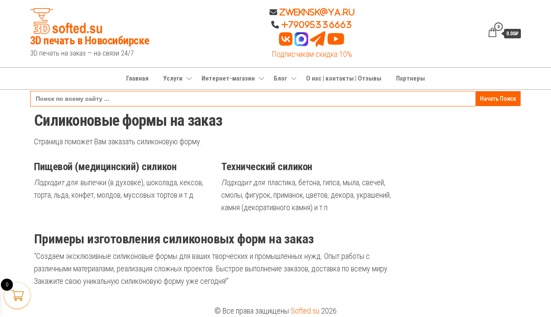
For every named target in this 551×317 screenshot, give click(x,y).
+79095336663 (317, 24)
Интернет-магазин (228, 78)
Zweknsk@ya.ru (316, 12)
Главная (137, 78)
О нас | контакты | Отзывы (343, 78)
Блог (280, 78)
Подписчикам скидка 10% (312, 54)
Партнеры (410, 78)
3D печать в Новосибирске (89, 40)
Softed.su (305, 310)
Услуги (173, 78)
